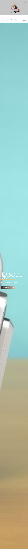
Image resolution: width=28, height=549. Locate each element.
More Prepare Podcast (8, 287)
